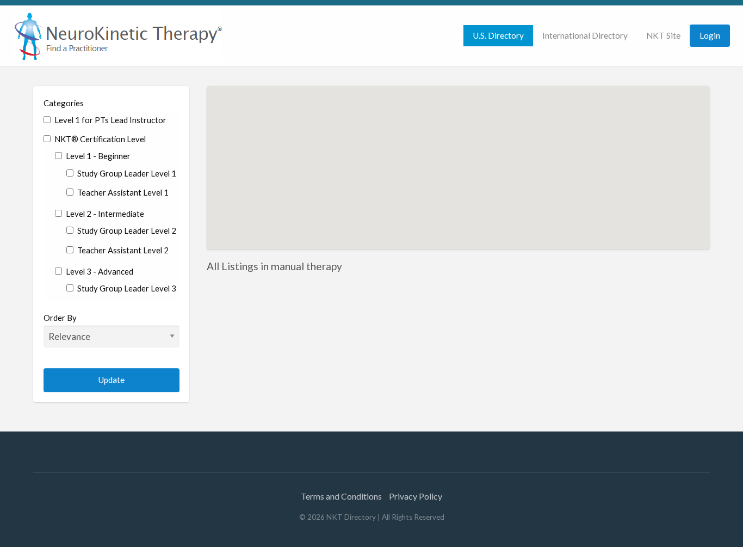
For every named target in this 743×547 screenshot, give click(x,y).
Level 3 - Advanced (98, 271)
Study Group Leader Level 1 (126, 173)
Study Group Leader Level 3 (126, 288)
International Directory (585, 35)
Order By (60, 318)
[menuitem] (498, 36)
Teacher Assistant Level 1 (122, 192)
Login (709, 35)
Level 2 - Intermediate (104, 213)
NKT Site (663, 35)
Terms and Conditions (341, 496)
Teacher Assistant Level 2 (122, 250)
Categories (64, 103)
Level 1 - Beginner (97, 156)
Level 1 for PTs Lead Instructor (109, 120)
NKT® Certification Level (99, 139)
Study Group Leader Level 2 (126, 230)
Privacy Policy (415, 496)
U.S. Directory (498, 35)
